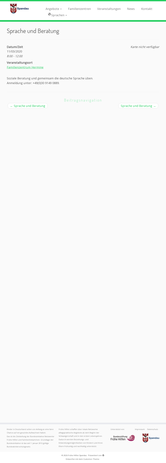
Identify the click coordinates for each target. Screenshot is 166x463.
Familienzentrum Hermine (25, 67)
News (131, 9)
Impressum (140, 429)
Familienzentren (79, 9)
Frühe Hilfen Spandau (77, 455)
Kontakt (146, 9)
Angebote (53, 9)
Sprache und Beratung (27, 106)
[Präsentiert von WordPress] (103, 455)
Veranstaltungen (109, 9)
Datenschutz (152, 429)
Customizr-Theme (91, 459)
